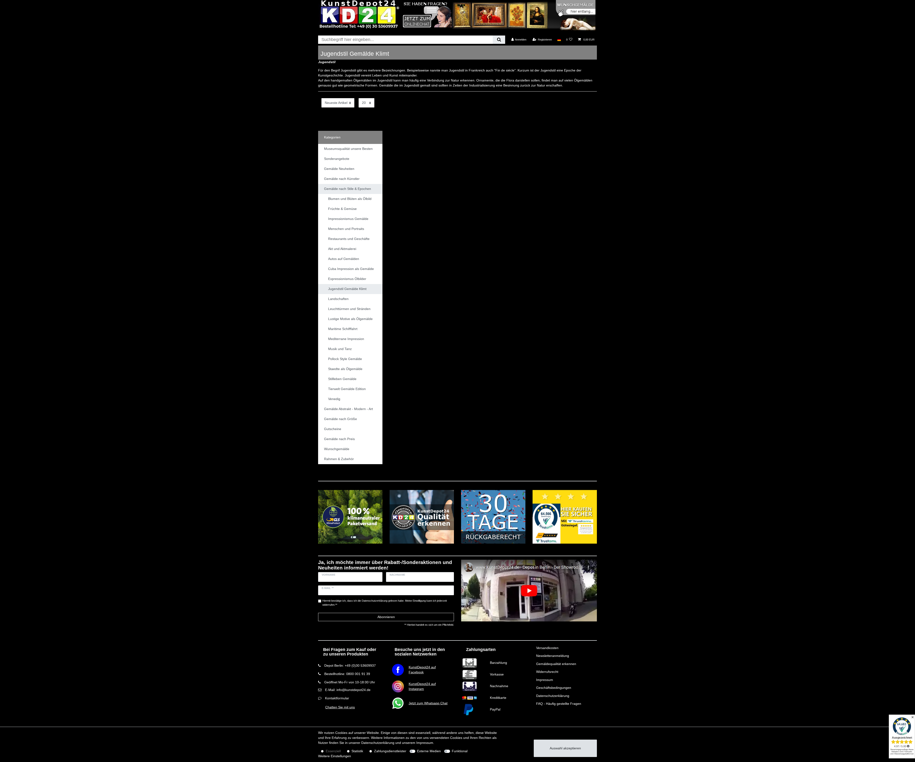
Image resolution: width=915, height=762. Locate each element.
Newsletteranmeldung (552, 656)
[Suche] (499, 40)
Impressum (544, 680)
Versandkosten (547, 648)
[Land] (558, 40)
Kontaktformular (337, 698)
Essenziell (333, 751)
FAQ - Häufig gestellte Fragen (558, 704)
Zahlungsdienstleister (390, 751)
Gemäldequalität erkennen (556, 664)
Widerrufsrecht (547, 672)
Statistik (357, 751)
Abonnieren (386, 617)
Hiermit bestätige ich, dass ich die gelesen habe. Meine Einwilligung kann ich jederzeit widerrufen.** (384, 602)
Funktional (460, 751)
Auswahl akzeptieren (565, 748)
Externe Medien (429, 751)
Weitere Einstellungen (334, 756)
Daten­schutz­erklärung (377, 743)
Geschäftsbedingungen (553, 688)
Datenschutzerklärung (552, 696)
